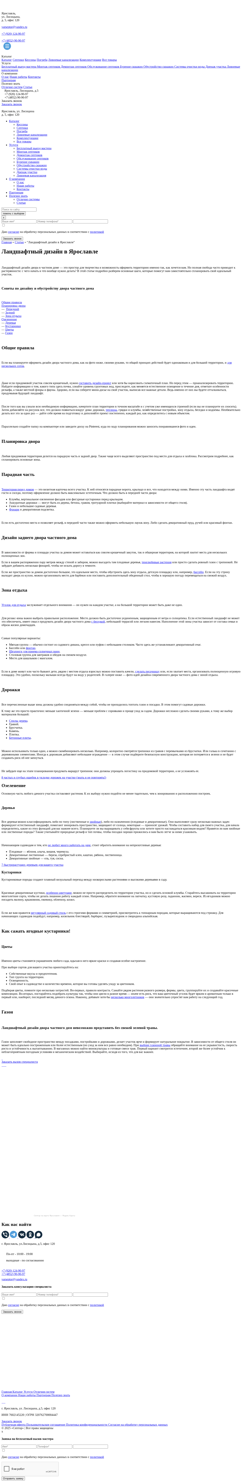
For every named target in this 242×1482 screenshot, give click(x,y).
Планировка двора (14, 305)
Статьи (27, 87)
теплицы (111, 409)
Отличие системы (28, 199)
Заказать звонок (12, 104)
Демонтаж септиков (74, 66)
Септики (18, 59)
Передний (12, 309)
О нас (5, 76)
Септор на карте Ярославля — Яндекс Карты (54, 1216)
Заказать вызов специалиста (20, 1061)
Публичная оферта (14, 1424)
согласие (13, 231)
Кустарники (13, 326)
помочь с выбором (13, 213)
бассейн (198, 572)
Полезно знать (18, 196)
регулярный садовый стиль (48, 912)
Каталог (7, 59)
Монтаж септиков (49, 66)
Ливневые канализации (63, 59)
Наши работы (18, 76)
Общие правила (12, 302)
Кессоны (30, 59)
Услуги (13, 144)
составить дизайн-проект (95, 383)
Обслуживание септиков (103, 66)
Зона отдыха (13, 316)
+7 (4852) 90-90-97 (13, 40)
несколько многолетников (127, 997)
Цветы (9, 329)
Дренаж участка (216, 66)
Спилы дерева (18, 720)
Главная (7, 242)
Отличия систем (43, 1391)
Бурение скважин (131, 66)
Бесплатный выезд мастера (19, 66)
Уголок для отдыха (14, 605)
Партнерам (9, 80)
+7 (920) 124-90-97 (13, 33)
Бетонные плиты (20, 737)
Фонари (14, 509)
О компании (17, 179)
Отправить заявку (13, 1478)
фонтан (30, 648)
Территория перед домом (18, 489)
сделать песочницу (147, 671)
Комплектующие (90, 59)
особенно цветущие (59, 892)
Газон (9, 333)
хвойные (95, 821)
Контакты (34, 76)
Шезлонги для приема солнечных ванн (34, 651)
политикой (97, 231)
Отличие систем (12, 87)
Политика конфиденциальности (87, 1424)
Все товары (109, 59)
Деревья (10, 322)
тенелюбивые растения (156, 562)
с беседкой (98, 621)
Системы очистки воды (190, 66)
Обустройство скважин (158, 66)
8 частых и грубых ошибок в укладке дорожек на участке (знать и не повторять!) (54, 777)
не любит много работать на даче (69, 845)
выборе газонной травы (155, 1045)
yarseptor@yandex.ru (14, 27)
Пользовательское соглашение (46, 1424)
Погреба (42, 59)
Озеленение (9, 319)
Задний (10, 312)
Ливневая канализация (31, 175)
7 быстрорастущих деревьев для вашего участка (32, 864)
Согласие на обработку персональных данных (138, 1424)
